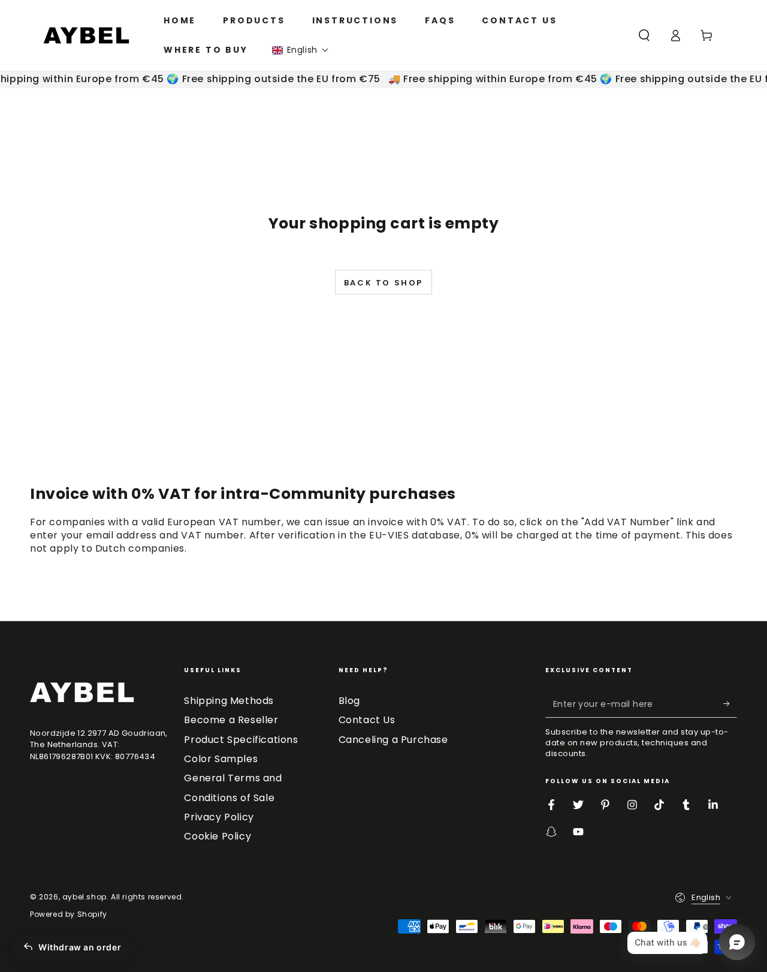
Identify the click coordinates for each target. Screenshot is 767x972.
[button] (300, 50)
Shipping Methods (229, 701)
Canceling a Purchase (393, 740)
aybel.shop (84, 897)
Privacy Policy (218, 817)
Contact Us (367, 720)
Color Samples (221, 759)
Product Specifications (241, 740)
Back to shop (383, 282)
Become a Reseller (231, 720)
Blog (349, 701)
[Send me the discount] (730, 704)
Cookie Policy (217, 836)
